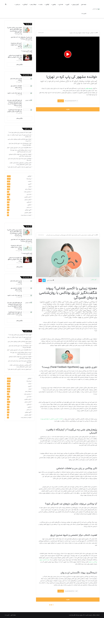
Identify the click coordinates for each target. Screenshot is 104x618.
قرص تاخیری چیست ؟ (26, 51)
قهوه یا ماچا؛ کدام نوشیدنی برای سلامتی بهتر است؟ (20, 132)
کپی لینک (61, 101)
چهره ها (87, 33)
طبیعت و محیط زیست (26, 215)
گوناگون (47, 4)
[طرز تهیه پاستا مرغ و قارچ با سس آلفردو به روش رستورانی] (27, 112)
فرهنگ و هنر (33, 4)
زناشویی (54, 4)
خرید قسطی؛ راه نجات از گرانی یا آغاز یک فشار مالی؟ (19, 167)
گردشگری (25, 4)
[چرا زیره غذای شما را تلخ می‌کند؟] (27, 81)
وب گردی (27, 129)
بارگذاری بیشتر (19, 64)
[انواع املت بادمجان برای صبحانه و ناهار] (27, 88)
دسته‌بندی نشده (27, 192)
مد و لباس (18, 4)
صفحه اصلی (83, 4)
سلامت (40, 4)
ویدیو (30, 186)
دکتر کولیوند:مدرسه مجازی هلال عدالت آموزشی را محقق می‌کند (15, 57)
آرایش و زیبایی (75, 4)
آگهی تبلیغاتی (28, 210)
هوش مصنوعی (27, 212)
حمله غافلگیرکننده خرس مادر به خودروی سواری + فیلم (19, 147)
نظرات (68, 109)
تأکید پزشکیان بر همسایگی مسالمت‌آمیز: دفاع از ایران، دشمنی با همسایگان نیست (20, 163)
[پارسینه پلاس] (96, 9)
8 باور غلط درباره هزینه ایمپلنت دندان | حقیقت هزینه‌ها (16, 44)
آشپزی (67, 4)
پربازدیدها (29, 179)
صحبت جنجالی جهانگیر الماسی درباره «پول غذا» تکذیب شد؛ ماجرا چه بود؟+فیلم (20, 151)
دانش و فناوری (27, 197)
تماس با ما (84, 13)
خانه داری (61, 4)
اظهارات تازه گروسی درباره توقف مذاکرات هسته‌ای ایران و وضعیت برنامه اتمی (20, 155)
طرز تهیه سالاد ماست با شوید (14, 93)
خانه (95, 33)
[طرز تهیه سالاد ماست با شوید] (27, 95)
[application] (67, 54)
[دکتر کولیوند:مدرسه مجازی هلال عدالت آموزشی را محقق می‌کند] (27, 58)
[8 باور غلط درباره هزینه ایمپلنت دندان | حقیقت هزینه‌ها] (27, 45)
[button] (67, 54)
